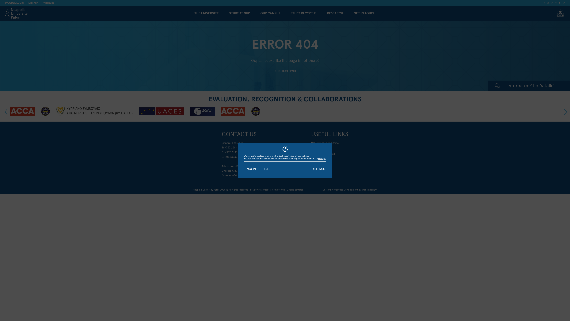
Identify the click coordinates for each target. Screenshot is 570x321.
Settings (318, 168)
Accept (251, 168)
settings (322, 158)
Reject (267, 168)
